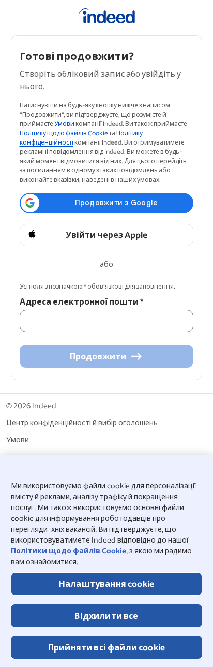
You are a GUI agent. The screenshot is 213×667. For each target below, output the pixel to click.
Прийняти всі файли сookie (106, 647)
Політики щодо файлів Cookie (68, 550)
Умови (64, 124)
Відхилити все (106, 615)
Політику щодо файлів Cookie (64, 133)
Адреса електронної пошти (81, 301)
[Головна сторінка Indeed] (107, 17)
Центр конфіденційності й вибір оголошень (82, 422)
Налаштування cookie (106, 583)
